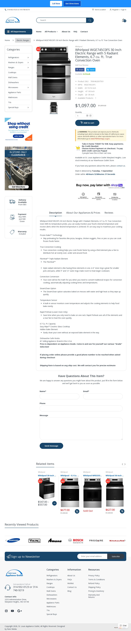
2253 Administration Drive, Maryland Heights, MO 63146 (17, 600)
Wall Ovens (12, 77)
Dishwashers (13, 82)
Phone (42, 403)
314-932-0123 (12, 9)
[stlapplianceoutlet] (18, 20)
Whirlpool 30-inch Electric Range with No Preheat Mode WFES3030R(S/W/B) (47, 475)
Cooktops (12, 72)
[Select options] (54, 503)
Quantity (78, 112)
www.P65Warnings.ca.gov (100, 139)
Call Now (56, 3)
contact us (120, 166)
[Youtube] (12, 611)
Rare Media (12, 629)
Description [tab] (55, 212)
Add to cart (89, 123)
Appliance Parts (14, 92)
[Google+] (19, 610)
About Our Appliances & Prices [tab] (83, 212)
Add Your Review (81, 65)
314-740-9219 (25, 9)
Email (86, 391)
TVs (9, 102)
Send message (51, 446)
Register (115, 9)
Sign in (123, 9)
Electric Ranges (23, 40)
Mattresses (13, 97)
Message (44, 415)
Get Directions (72, 3)
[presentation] (122, 464)
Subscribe (116, 556)
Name (43, 391)
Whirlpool (78, 46)
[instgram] (6, 611)
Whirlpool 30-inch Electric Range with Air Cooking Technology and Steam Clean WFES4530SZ (115, 475)
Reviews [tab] (109, 212)
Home (7, 40)
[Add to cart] (77, 511)
